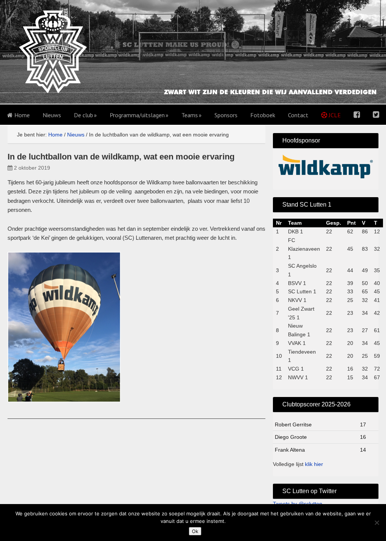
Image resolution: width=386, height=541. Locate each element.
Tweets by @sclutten (297, 504)
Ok (195, 531)
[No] (376, 522)
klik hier (314, 464)
